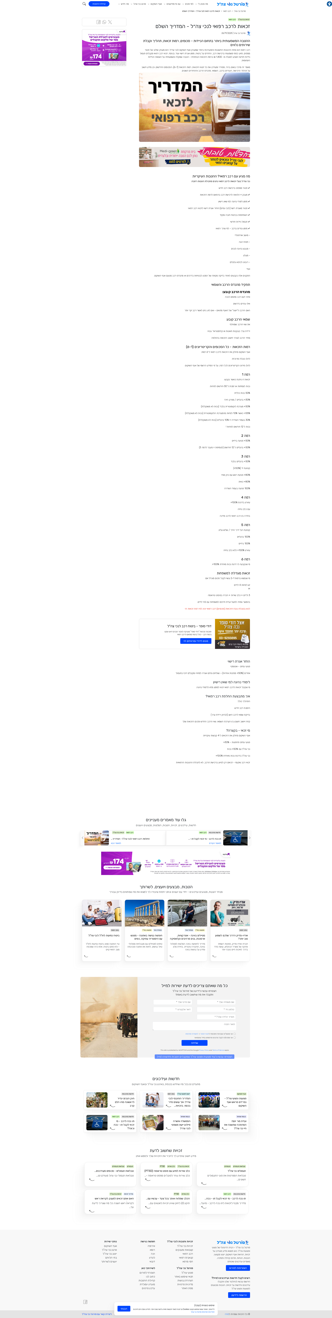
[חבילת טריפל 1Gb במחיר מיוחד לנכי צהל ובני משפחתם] (104, 47)
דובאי (152, 1261)
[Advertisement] (194, 788)
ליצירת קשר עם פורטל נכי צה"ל (97, 1314)
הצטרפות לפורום (238, 1268)
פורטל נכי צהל (240, 11)
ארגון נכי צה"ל (109, 1249)
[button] (84, 3)
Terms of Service (218, 1050)
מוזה (227, 1314)
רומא (152, 1249)
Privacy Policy (204, 1050)
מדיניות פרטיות (185, 1284)
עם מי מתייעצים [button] (173, 3)
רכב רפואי (227, 11)
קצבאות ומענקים (184, 1249)
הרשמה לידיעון (239, 1295)
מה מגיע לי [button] (202, 3)
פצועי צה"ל (187, 1272)
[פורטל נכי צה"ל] (232, 3)
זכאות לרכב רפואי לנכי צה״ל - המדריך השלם (201, 11)
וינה (153, 1253)
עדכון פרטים (148, 1288)
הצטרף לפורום (147, 1272)
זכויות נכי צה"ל (185, 1245)
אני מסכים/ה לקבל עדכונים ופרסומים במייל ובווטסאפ (214, 1038)
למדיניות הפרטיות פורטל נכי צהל (203, 1312)
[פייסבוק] (85, 1302)
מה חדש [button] (124, 3)
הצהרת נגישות (185, 1280)
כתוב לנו (150, 1276)
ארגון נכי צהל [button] (139, 3)
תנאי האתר (204, 1034)
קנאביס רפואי (186, 1257)
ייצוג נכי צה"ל (110, 1253)
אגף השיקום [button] (156, 3)
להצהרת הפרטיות (191, 1034)
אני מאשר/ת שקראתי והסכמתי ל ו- (209, 1034)
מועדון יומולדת (147, 1284)
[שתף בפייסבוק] (98, 22)
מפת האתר (187, 1288)
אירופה (151, 1245)
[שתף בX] (110, 22)
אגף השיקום (110, 1245)
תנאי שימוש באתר (183, 1276)
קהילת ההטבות (99, 4)
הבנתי (124, 1308)
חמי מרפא (188, 1261)
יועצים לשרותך (109, 1261)
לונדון (152, 1257)
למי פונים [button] (188, 3)
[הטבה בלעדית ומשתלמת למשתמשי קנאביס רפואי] (194, 157)
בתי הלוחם (111, 1257)
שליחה (194, 1042)
